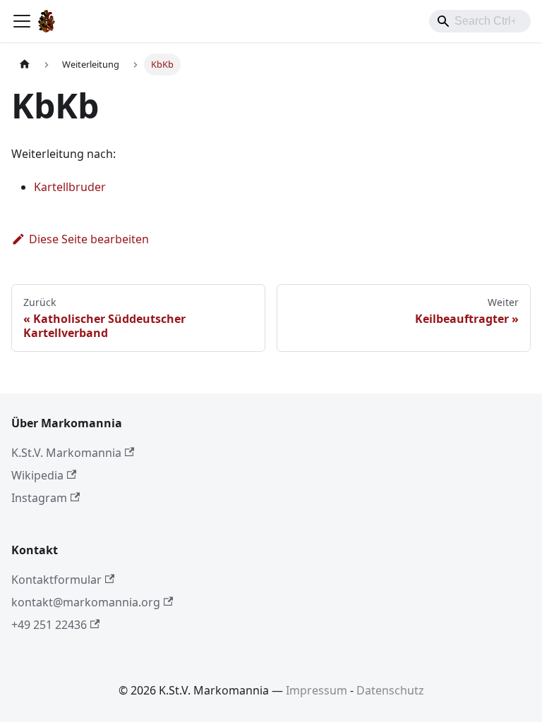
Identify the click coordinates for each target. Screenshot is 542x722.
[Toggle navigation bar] (21, 21)
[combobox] (480, 21)
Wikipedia (37, 475)
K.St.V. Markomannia (66, 452)
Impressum (316, 690)
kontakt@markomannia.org (85, 602)
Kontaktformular (56, 579)
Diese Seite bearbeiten (89, 239)
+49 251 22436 (49, 624)
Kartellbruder (70, 187)
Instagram (39, 498)
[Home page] (24, 64)
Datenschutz (390, 690)
